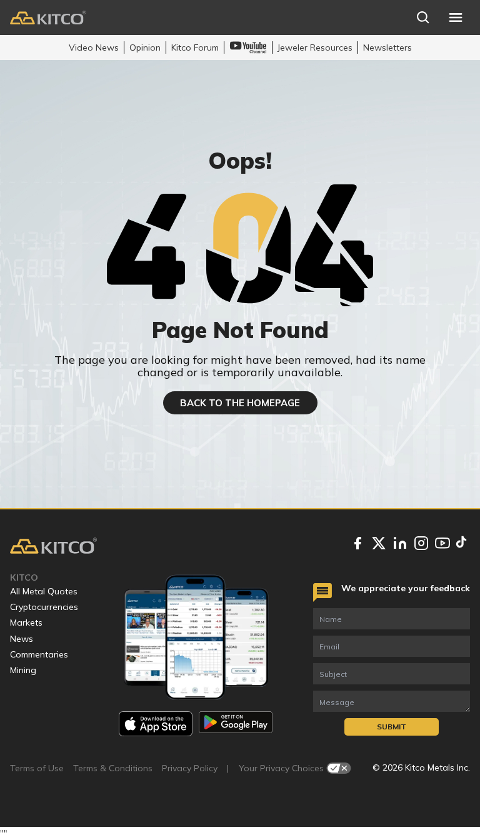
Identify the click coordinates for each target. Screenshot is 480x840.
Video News (94, 47)
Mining (23, 670)
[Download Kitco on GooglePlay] (235, 723)
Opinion (145, 47)
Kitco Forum (195, 47)
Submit (391, 726)
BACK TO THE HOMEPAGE (240, 403)
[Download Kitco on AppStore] (155, 723)
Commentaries (39, 654)
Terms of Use (37, 768)
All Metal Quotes (44, 591)
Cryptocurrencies (44, 606)
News (21, 638)
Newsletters (387, 47)
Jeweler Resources (315, 47)
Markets (26, 622)
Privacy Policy (190, 768)
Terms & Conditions (112, 768)
